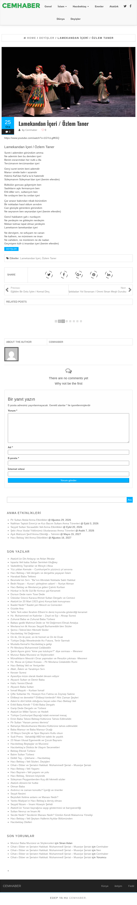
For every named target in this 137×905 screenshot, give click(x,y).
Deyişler (75, 18)
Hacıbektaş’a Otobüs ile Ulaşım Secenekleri (35, 747)
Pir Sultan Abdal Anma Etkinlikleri (29, 519)
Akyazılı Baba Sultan (22, 686)
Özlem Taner (49, 258)
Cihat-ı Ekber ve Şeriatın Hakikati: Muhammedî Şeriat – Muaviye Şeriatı (51, 765)
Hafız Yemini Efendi (21, 683)
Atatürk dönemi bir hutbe (24, 782)
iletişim (118, 886)
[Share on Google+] (79, 274)
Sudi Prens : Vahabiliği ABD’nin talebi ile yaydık (37, 736)
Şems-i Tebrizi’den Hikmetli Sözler (30, 629)
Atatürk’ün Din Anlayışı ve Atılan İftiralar (33, 558)
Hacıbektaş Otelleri (21, 822)
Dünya (61, 18)
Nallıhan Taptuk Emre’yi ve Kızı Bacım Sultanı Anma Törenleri (45, 523)
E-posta (13, 458)
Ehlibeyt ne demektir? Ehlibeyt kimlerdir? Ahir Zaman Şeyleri (44, 697)
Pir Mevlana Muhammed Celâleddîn (31, 647)
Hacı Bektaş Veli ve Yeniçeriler (28, 665)
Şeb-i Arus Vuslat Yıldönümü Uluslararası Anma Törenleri (43, 530)
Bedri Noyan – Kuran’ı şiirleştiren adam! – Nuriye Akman (42, 583)
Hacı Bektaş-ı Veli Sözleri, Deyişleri (30, 761)
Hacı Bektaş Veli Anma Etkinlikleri (29, 537)
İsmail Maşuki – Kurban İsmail (27, 690)
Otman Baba (18, 786)
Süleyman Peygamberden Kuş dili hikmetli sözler (38, 779)
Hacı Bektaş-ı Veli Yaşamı (25, 768)
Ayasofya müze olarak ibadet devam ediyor (35, 676)
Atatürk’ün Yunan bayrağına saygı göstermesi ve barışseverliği (46, 807)
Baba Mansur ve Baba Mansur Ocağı (31, 729)
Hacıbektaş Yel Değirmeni (25, 633)
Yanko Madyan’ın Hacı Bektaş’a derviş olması (36, 800)
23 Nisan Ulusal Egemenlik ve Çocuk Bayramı (36, 740)
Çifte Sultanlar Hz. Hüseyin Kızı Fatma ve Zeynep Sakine (43, 693)
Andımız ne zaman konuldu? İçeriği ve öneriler (37, 790)
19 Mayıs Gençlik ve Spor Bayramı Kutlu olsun (37, 733)
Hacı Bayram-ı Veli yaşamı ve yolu (30, 772)
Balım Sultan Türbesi (22, 754)
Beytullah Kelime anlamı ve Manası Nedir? (34, 797)
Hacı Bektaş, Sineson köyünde (28, 775)
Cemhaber (31, 129)
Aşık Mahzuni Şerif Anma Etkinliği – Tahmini (35, 534)
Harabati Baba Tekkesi (23, 576)
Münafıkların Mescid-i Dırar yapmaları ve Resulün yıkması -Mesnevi (49, 658)
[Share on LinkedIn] (109, 274)
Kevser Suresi (18, 672)
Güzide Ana (17, 608)
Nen (98, 850)
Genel (48, 6)
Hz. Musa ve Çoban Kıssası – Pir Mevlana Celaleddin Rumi (44, 661)
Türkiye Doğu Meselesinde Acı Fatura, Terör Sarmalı (40, 640)
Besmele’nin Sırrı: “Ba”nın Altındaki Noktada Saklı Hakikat (43, 580)
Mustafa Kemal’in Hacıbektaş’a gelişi (31, 644)
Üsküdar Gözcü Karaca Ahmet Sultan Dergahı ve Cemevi (53, 597)
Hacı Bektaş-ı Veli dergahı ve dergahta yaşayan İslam (41, 572)
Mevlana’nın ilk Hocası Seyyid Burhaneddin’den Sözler (41, 626)
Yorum (12, 410)
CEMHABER (12, 886)
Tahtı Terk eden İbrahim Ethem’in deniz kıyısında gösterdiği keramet (49, 612)
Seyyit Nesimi (18, 793)
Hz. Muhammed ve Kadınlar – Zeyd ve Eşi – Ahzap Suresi (43, 615)
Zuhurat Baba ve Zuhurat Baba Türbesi (33, 619)
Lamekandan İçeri (30, 258)
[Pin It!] (94, 274)
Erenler (99, 6)
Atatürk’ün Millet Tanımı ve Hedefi (29, 711)
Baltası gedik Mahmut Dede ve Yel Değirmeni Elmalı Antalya (44, 622)
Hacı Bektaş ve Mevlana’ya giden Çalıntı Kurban (38, 587)
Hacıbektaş (80, 6)
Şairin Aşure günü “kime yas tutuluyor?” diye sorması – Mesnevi (46, 651)
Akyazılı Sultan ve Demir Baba (28, 679)
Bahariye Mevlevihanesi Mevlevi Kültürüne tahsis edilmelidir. (44, 726)
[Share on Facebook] (64, 274)
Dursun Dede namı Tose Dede (28, 594)
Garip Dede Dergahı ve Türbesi (28, 708)
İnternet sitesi (16, 469)
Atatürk (114, 6)
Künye (104, 886)
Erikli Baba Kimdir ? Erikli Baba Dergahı (33, 704)
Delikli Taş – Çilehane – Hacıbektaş (30, 758)
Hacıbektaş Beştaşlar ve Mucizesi (29, 743)
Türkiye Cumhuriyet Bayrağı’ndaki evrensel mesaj (39, 715)
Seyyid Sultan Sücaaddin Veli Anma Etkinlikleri (36, 527)
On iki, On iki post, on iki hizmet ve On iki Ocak (37, 637)
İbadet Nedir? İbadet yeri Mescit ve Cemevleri (36, 605)
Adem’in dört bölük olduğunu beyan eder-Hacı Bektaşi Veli (43, 701)
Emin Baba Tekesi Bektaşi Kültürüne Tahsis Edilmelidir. (41, 718)
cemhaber (77, 897)
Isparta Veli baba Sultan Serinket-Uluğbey (34, 562)
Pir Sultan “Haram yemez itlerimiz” (30, 722)
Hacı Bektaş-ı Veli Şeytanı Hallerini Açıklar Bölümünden (42, 818)
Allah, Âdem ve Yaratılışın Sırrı (28, 669)
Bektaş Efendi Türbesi (23, 750)
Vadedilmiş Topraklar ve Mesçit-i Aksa (32, 565)
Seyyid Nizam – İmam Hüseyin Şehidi (32, 804)
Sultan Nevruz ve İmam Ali (25, 811)
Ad (10, 447)
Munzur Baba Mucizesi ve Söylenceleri (32, 654)
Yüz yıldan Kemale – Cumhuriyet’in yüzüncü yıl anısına (41, 569)
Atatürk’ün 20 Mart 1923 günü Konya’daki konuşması (40, 601)
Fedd (131, 886)
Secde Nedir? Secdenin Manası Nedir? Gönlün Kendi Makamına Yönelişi (52, 815)
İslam (61, 6)
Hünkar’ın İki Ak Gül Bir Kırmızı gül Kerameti (35, 590)
